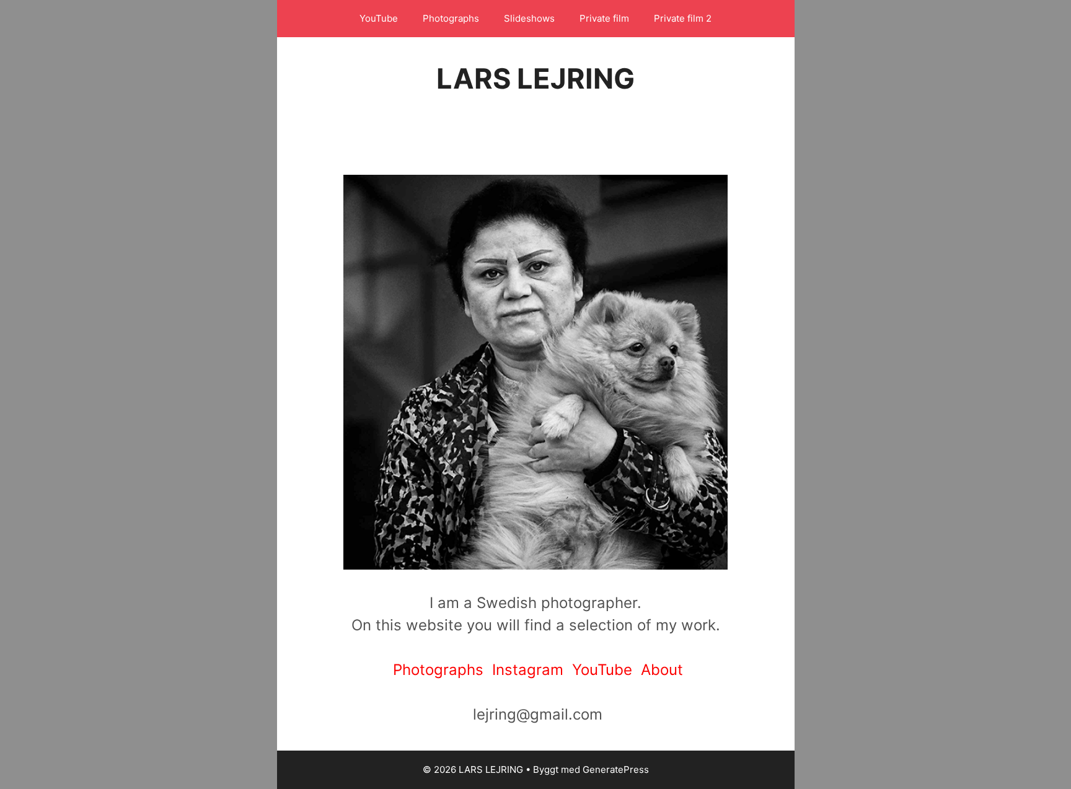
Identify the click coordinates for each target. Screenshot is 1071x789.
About (662, 670)
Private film (604, 18)
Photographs (451, 18)
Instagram (532, 670)
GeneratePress (616, 769)
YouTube (378, 18)
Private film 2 (683, 18)
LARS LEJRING (535, 78)
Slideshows (529, 18)
